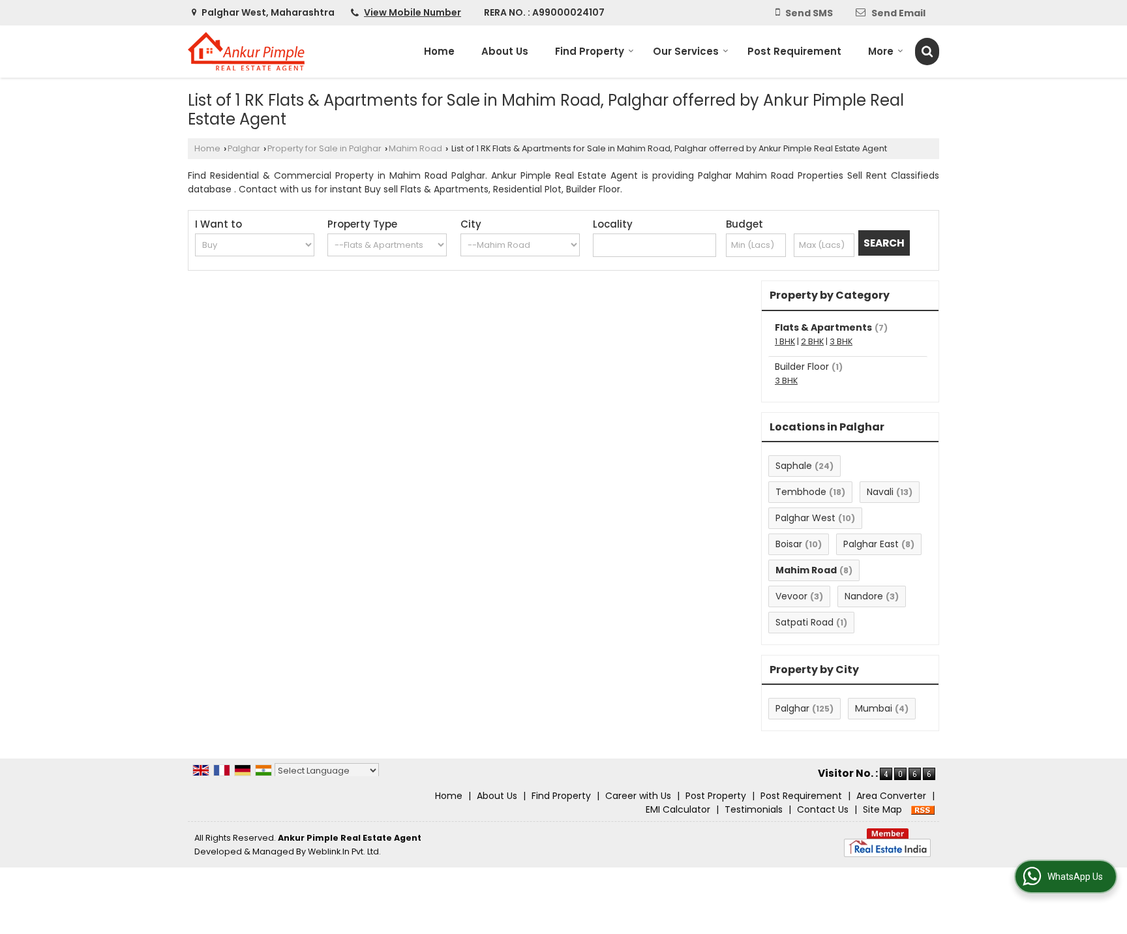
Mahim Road (415, 148)
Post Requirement (794, 51)
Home (439, 51)
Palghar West (805, 517)
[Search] (927, 51)
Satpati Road (804, 622)
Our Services (686, 51)
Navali (880, 491)
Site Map (882, 809)
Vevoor (791, 596)
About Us (504, 51)
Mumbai (873, 708)
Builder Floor (802, 366)
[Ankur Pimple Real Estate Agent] (246, 51)
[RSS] (923, 809)
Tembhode (800, 491)
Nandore (864, 596)
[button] (412, 12)
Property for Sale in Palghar (324, 148)
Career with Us (638, 795)
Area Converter (891, 795)
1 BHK (785, 341)
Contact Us (823, 809)
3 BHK (841, 341)
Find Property (589, 51)
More (881, 51)
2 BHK (812, 341)
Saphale (793, 465)
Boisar (788, 543)
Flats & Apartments (823, 327)
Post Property (715, 795)
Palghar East (871, 543)
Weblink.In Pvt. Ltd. (344, 851)
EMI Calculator (678, 809)
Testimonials (754, 809)
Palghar (244, 148)
